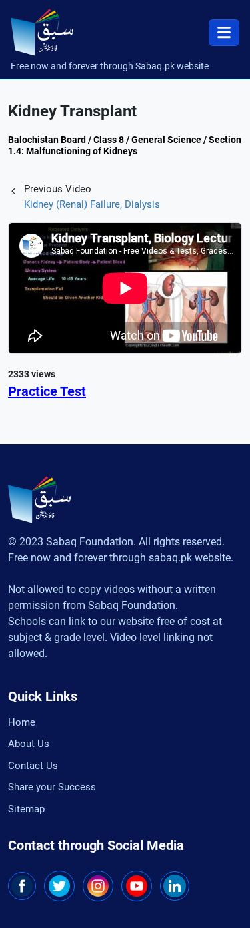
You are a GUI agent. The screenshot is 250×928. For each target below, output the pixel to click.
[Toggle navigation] (224, 32)
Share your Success (52, 787)
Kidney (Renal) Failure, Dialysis (92, 204)
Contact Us (33, 766)
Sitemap (26, 809)
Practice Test (47, 391)
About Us (28, 744)
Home (21, 722)
